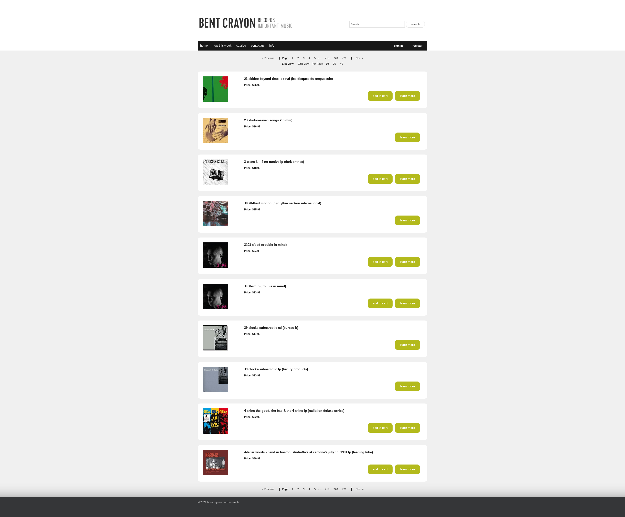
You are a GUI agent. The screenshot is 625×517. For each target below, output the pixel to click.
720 (335, 58)
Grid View (303, 63)
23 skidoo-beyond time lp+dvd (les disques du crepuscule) (288, 79)
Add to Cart (380, 96)
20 (334, 63)
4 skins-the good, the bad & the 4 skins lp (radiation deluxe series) (294, 411)
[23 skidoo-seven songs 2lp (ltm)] (215, 142)
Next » (360, 58)
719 (327, 58)
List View (288, 63)
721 (344, 58)
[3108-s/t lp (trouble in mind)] (215, 308)
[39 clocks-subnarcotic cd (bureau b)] (215, 349)
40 (341, 63)
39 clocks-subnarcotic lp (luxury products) (276, 369)
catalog (241, 45)
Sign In (398, 45)
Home (204, 45)
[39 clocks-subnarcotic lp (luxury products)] (215, 391)
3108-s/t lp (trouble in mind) (265, 286)
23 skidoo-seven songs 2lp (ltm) (268, 120)
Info (271, 45)
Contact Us (257, 45)
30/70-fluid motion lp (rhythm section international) (282, 203)
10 (327, 63)
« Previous (268, 58)
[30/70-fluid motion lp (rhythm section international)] (215, 225)
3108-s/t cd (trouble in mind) (265, 245)
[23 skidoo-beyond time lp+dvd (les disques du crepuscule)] (215, 100)
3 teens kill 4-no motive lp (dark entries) (274, 162)
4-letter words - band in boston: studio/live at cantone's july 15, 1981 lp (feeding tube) (308, 452)
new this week (222, 45)
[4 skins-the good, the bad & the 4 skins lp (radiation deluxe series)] (215, 432)
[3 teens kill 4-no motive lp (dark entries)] (215, 183)
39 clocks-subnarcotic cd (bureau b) (271, 328)
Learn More (407, 96)
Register (417, 45)
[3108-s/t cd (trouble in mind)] (215, 266)
